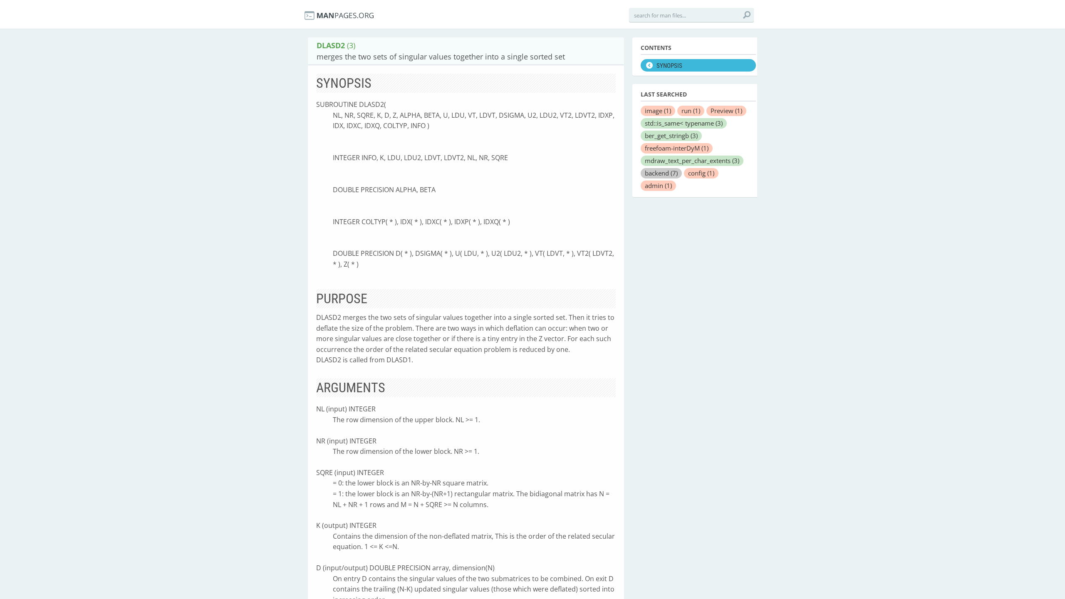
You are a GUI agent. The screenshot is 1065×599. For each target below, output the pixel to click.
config (701, 173)
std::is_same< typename (684, 123)
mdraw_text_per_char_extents (692, 160)
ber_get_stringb (671, 135)
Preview (726, 110)
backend (661, 173)
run (690, 110)
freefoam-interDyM (676, 148)
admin (658, 185)
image (658, 110)
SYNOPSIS (669, 65)
